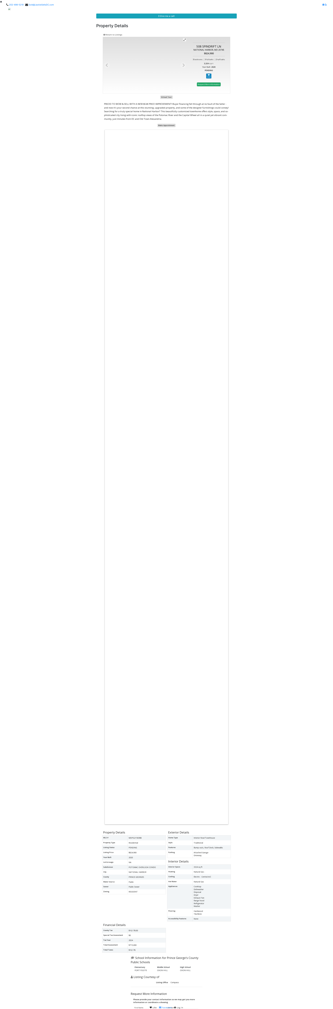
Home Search (230, 10)
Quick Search (248, 10)
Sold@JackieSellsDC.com (41, 4)
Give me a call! (167, 16)
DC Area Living (306, 10)
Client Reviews (289, 10)
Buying (263, 10)
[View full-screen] (184, 39)
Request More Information (209, 84)
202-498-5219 (16, 4)
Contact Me (323, 10)
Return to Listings (113, 34)
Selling (273, 10)
